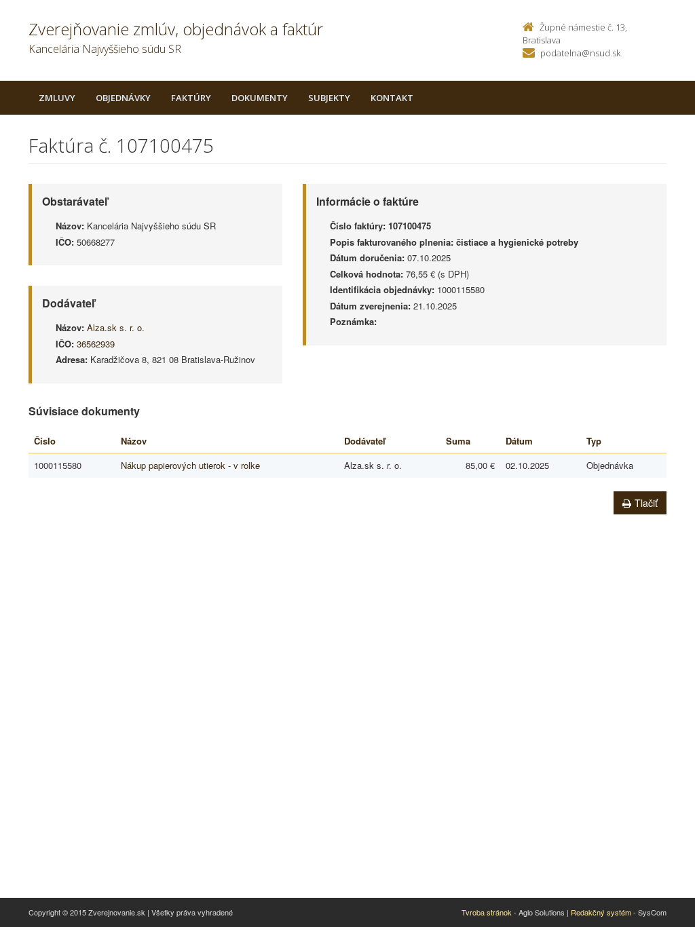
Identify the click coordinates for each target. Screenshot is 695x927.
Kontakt (392, 98)
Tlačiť (646, 503)
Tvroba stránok (487, 912)
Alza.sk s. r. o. (116, 327)
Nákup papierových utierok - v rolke (190, 465)
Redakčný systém (601, 912)
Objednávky (123, 98)
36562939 (96, 343)
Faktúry (191, 98)
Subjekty (329, 98)
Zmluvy (57, 98)
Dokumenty (259, 98)
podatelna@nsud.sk (580, 53)
